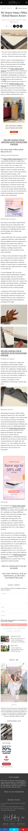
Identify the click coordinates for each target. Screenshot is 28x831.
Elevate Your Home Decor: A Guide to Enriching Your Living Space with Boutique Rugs (13, 809)
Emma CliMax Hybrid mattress (12, 159)
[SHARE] (4, 829)
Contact (12, 824)
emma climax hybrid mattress (9, 628)
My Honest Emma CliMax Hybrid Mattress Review (12, 806)
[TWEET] (14, 829)
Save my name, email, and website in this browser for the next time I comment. (14, 621)
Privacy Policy (21, 824)
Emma (4, 79)
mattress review (17, 631)
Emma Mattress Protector (17, 428)
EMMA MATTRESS (21, 628)
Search (26, 2)
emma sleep (9, 631)
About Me (5, 824)
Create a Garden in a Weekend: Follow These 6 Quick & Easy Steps (13, 804)
